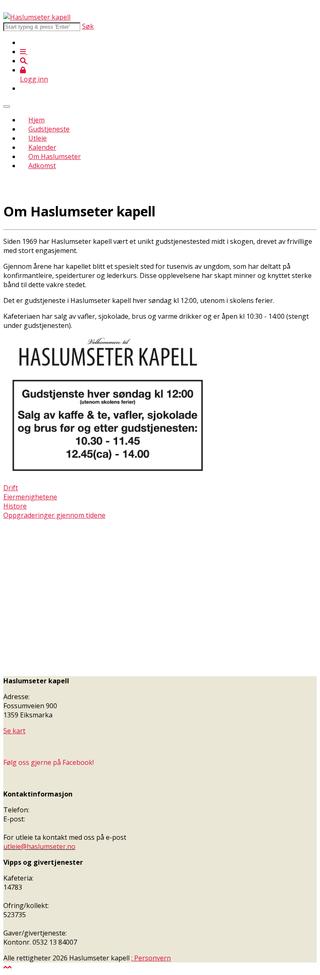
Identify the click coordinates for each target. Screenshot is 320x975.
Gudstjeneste (49, 129)
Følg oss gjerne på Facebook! (48, 762)
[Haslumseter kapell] (36, 17)
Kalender (42, 147)
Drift (10, 487)
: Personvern (151, 958)
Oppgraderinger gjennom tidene (54, 515)
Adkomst (42, 165)
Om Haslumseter (54, 156)
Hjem (36, 119)
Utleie (37, 138)
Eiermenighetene (30, 496)
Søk (88, 26)
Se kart (14, 730)
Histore (15, 506)
